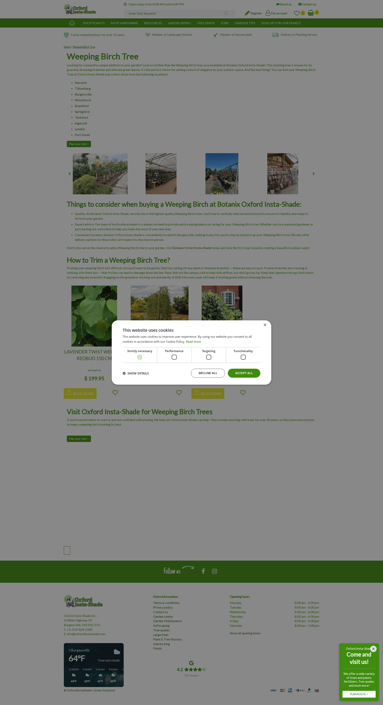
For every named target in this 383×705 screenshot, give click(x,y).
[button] (136, 373)
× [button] (264, 325)
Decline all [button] (208, 373)
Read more (193, 342)
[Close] (373, 649)
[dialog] (191, 352)
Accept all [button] (244, 373)
